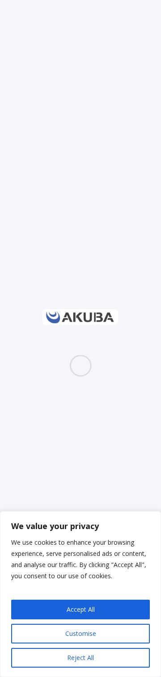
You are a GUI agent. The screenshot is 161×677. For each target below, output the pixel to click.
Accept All (81, 609)
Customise (80, 633)
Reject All (80, 657)
